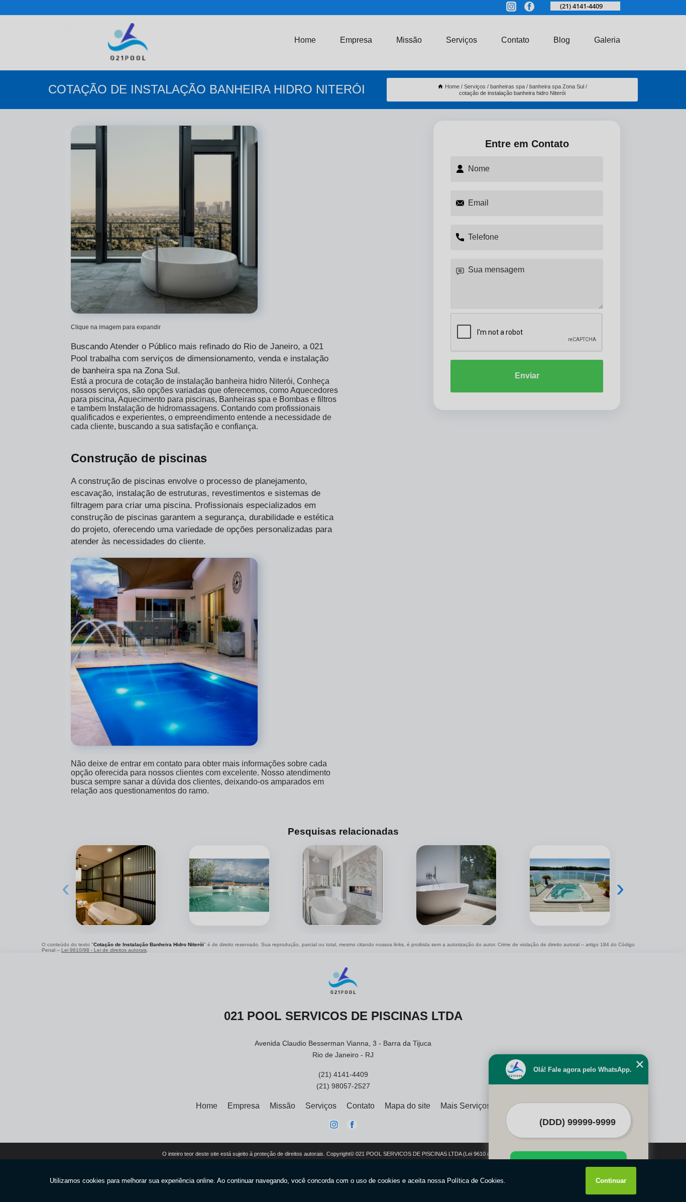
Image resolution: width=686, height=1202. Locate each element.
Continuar (611, 1180)
